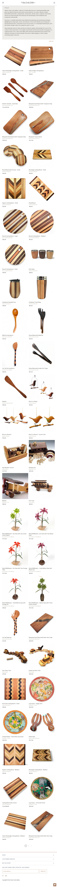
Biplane (4, 500)
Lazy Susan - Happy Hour (35, 703)
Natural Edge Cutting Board (36, 70)
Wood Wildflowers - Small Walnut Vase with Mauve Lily (40, 569)
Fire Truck (31, 500)
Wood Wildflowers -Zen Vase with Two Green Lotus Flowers (14, 534)
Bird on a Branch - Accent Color (37, 434)
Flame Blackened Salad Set (36, 335)
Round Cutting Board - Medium (37, 236)
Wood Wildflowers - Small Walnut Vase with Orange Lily (13, 603)
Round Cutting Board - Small (9, 269)
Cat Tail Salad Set (6, 637)
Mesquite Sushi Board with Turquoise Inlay (40, 104)
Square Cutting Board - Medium (10, 770)
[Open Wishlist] (54, 884)
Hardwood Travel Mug (35, 302)
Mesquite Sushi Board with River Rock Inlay (40, 637)
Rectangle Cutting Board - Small (37, 170)
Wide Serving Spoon (7, 335)
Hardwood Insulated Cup (9, 302)
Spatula (4, 401)
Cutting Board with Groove (9, 803)
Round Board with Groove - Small (11, 170)
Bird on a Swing (33, 401)
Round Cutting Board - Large (10, 236)
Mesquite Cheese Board (35, 137)
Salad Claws (32, 736)
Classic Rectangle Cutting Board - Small (12, 70)
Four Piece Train (6, 670)
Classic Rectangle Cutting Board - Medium (13, 836)
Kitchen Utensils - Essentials (10, 104)
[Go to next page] (31, 845)
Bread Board (32, 203)
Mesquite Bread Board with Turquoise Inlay (14, 137)
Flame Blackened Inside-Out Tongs (38, 368)
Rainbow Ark (32, 467)
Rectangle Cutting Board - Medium (38, 770)
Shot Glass (32, 269)
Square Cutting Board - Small (10, 203)
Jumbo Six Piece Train (34, 670)
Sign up (43, 871)
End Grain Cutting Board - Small (10, 703)
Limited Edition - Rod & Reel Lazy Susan (12, 736)
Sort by (51, 41)
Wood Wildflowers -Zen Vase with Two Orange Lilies (14, 569)
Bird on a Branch (6, 434)
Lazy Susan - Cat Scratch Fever (37, 803)
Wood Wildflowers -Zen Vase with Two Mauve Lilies (41, 534)
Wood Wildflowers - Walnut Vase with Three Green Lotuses (40, 603)
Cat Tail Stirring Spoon (8, 368)
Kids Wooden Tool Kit (8, 467)
